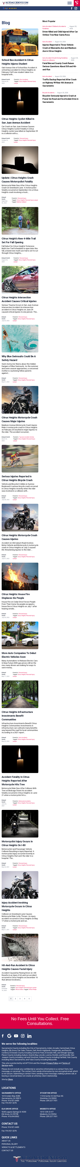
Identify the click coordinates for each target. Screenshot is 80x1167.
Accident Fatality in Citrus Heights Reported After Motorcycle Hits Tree (15, 780)
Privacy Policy (52, 1063)
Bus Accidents (24, 79)
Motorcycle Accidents (25, 801)
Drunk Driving (56, 58)
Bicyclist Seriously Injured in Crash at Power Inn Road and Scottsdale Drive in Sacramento (60, 99)
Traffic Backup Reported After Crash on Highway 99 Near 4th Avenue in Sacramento (59, 82)
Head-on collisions (48, 60)
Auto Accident (47, 26)
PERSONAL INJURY (10, 1144)
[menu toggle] (70, 3)
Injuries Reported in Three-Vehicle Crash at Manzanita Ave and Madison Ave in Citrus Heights (59, 48)
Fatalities (45, 28)
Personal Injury (24, 138)
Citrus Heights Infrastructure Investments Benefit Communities (17, 716)
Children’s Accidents (59, 26)
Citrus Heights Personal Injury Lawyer (27, 200)
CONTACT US (7, 1150)
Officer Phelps (33, 989)
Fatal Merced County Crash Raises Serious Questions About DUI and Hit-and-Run (59, 66)
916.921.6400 (13, 1127)
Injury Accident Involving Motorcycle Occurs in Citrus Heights (17, 906)
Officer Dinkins (19, 989)
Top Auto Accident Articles (26, 437)
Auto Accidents (23, 737)
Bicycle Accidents (48, 92)
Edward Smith (6, 79)
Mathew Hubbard (21, 202)
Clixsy (10, 1079)
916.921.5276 (11, 1131)
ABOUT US (6, 1141)
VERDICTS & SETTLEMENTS (13, 1147)
